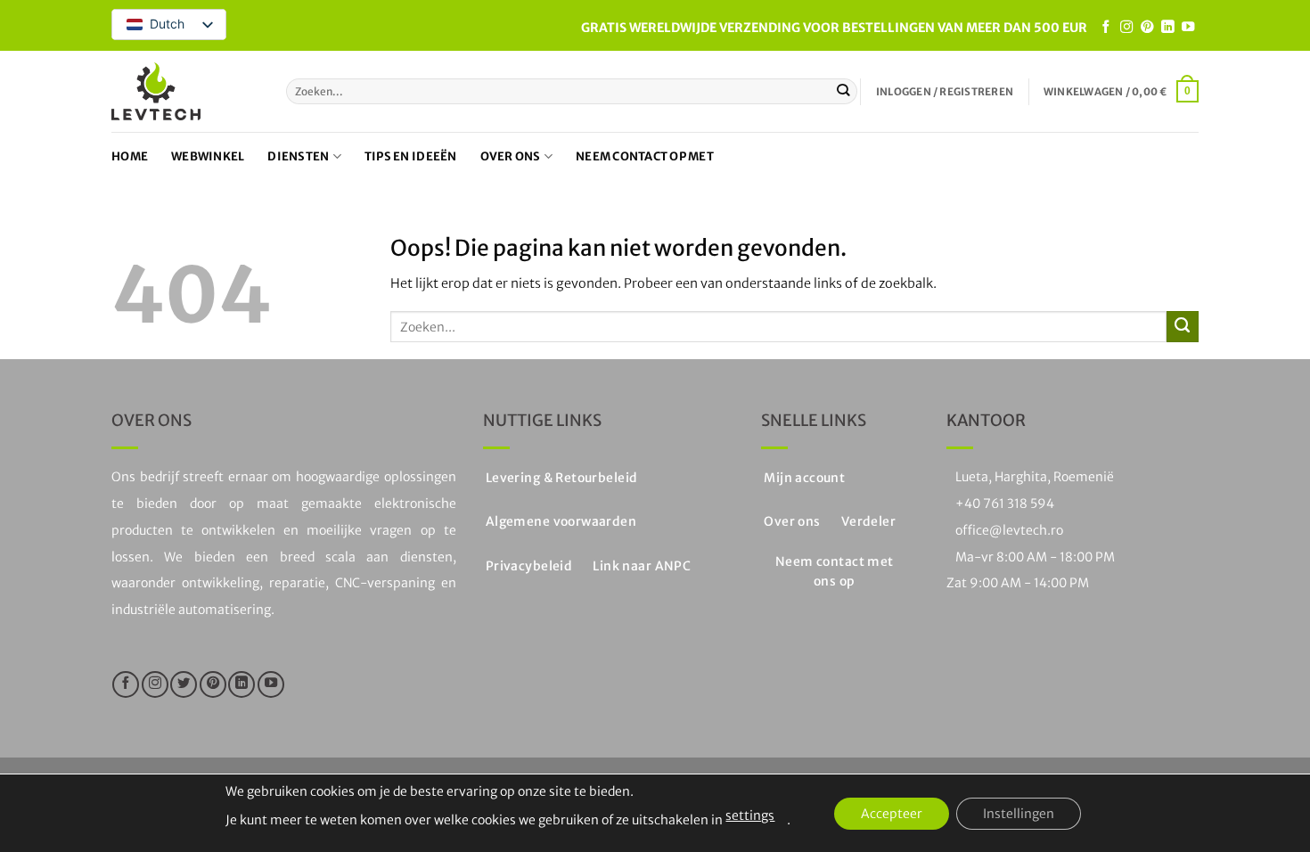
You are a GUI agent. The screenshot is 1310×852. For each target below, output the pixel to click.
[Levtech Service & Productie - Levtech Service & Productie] (156, 91)
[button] (944, 92)
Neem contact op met (645, 156)
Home (129, 156)
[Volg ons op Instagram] (1126, 27)
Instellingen (1018, 814)
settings (749, 815)
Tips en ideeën (410, 156)
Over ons (510, 156)
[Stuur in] (843, 91)
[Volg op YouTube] (1188, 27)
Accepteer (891, 814)
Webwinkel (207, 156)
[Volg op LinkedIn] (1167, 27)
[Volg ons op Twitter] (183, 684)
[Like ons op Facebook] (1106, 27)
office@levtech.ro (1009, 530)
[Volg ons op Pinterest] (1147, 27)
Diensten (298, 156)
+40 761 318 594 (1004, 504)
